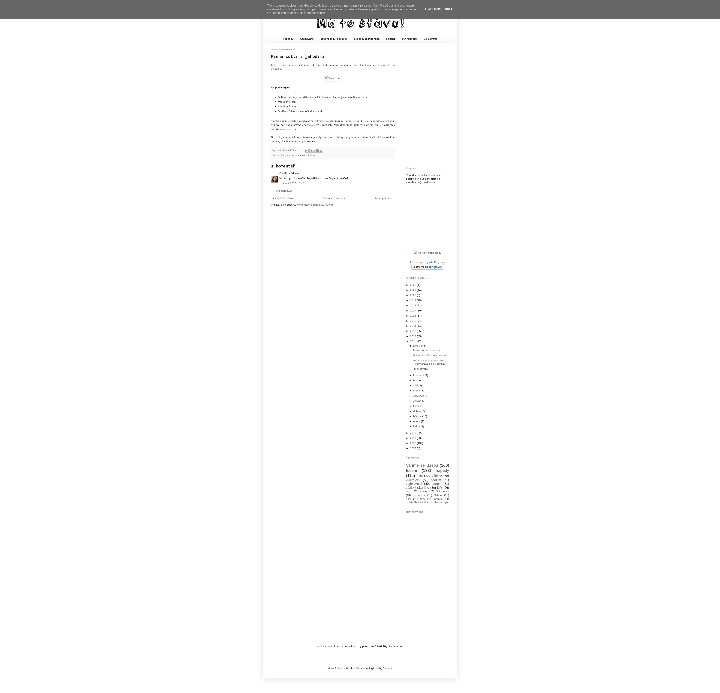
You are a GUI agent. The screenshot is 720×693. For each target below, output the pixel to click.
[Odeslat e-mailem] (307, 151)
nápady (442, 470)
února (417, 421)
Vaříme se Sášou (305, 155)
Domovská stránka (334, 198)
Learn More (433, 9)
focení (411, 470)
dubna (417, 411)
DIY (439, 487)
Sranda (438, 498)
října (416, 380)
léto (426, 487)
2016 (413, 315)
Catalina (284, 173)
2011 (413, 341)
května (417, 405)
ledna (417, 426)
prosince (418, 345)
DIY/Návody (409, 39)
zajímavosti (414, 484)
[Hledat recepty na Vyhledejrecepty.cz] (427, 252)
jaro (408, 491)
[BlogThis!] (310, 151)
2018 (413, 305)
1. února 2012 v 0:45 (291, 183)
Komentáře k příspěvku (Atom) (315, 204)
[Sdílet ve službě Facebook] (317, 151)
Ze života (430, 39)
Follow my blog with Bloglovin (427, 262)
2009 (413, 438)
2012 (413, 336)
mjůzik (409, 502)
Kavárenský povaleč (333, 39)
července (419, 395)
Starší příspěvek (384, 198)
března (417, 416)
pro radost (419, 495)
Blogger (387, 668)
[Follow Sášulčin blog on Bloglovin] (427, 268)
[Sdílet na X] (314, 151)
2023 (413, 285)
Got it (449, 9)
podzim (290, 155)
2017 (413, 310)
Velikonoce (442, 491)
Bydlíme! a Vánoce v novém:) (429, 355)
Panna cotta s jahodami (426, 350)
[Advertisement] (427, 104)
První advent (420, 368)
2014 (413, 325)
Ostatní (438, 495)
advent (423, 491)
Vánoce (436, 476)
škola (430, 502)
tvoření (436, 484)
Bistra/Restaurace (367, 39)
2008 (413, 443)
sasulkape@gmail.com (420, 182)
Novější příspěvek (282, 198)
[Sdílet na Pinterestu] (321, 151)
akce (409, 498)
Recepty (288, 39)
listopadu (419, 375)
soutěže (441, 502)
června (417, 400)
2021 (413, 290)
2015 (413, 320)
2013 (413, 331)
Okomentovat (284, 190)
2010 (413, 432)
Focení (390, 39)
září (415, 385)
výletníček (413, 480)
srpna (417, 390)
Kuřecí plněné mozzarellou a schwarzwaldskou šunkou (429, 362)
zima (423, 498)
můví (420, 502)
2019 (413, 300)
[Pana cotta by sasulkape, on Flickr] (332, 78)
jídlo (282, 155)
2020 (413, 295)
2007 (413, 448)
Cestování (307, 39)
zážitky (411, 487)
